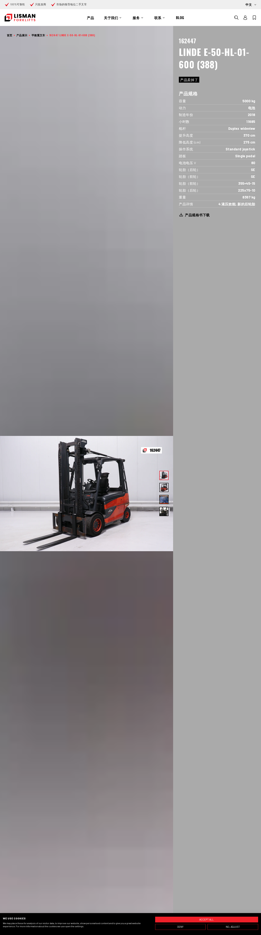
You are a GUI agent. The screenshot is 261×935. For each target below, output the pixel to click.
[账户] (245, 18)
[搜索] (236, 18)
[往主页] (20, 18)
